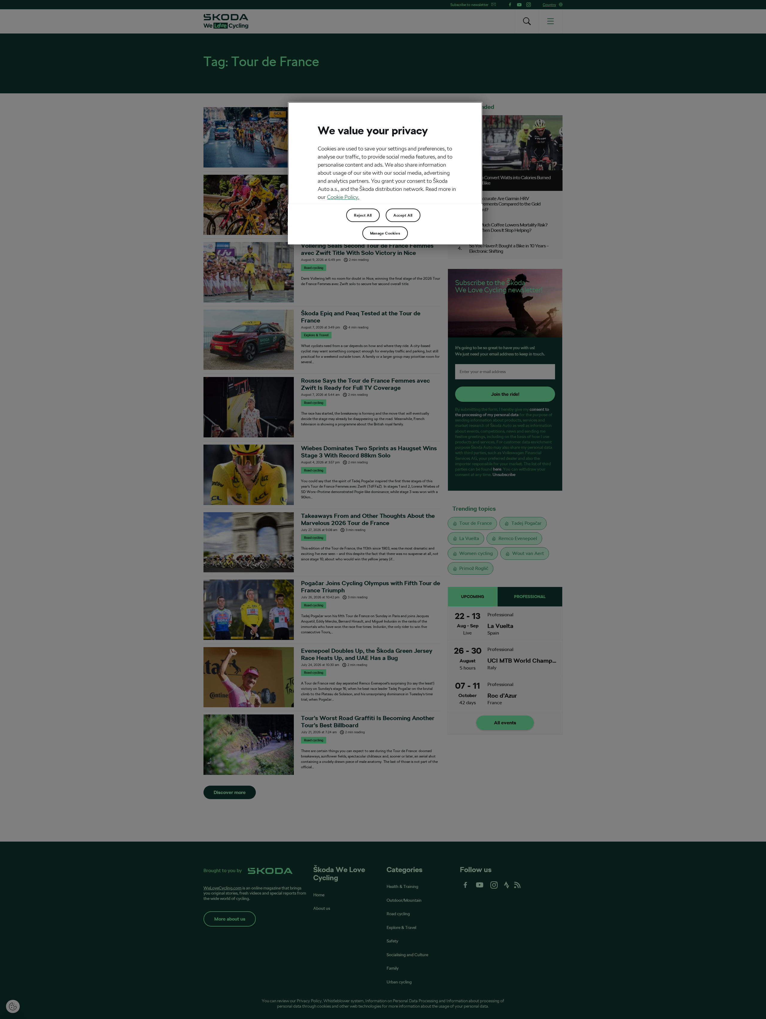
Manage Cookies (385, 233)
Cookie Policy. (343, 197)
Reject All (363, 215)
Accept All (403, 215)
